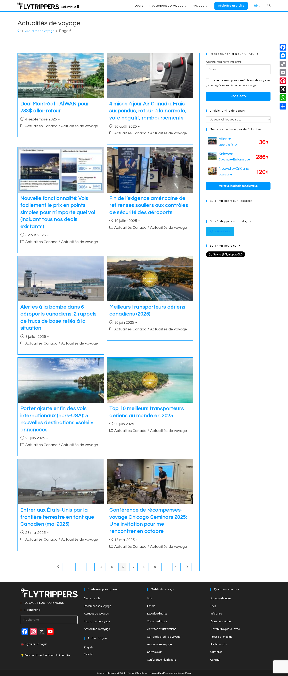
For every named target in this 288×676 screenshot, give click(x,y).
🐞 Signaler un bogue (34, 644)
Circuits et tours (157, 621)
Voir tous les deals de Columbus (238, 185)
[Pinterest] (283, 81)
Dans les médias (220, 621)
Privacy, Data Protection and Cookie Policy (170, 673)
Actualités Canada (41, 126)
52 (176, 567)
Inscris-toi (238, 96)
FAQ (213, 606)
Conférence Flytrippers (161, 659)
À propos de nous (220, 598)
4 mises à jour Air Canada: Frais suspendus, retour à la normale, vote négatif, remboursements (147, 110)
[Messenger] (283, 55)
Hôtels (151, 606)
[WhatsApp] (283, 98)
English (88, 647)
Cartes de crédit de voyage (163, 636)
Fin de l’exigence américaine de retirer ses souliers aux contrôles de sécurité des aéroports (148, 205)
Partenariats (218, 644)
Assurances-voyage (159, 644)
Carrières (216, 652)
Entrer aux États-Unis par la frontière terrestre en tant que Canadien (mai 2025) (57, 517)
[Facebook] (283, 47)
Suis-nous (222, 231)
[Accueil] (18, 31)
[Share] (283, 106)
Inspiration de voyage (97, 621)
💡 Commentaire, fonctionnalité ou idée (45, 655)
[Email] (283, 72)
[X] (283, 89)
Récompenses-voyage (97, 606)
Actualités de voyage (79, 126)
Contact (215, 659)
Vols (149, 598)
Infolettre (216, 613)
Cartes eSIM (154, 652)
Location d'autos (157, 613)
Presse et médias (221, 636)
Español (89, 654)
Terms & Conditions (137, 673)
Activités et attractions (161, 629)
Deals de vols (92, 598)
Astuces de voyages (96, 613)
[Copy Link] (283, 64)
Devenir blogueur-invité (225, 629)
